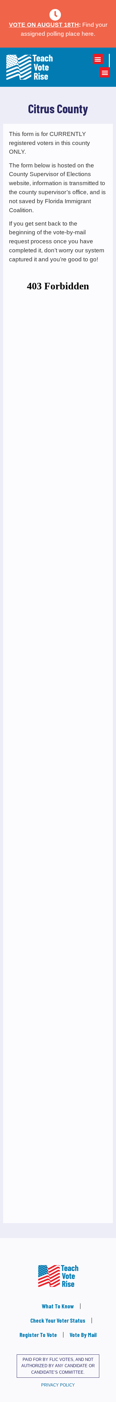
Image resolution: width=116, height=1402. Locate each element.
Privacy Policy (58, 1385)
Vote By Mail (83, 1334)
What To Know (58, 1306)
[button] (98, 59)
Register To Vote (38, 1334)
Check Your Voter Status (57, 1320)
